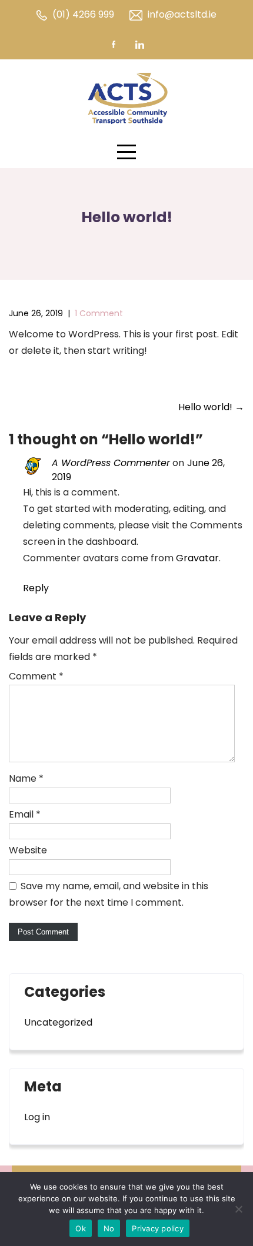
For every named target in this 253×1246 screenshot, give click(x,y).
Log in (37, 1117)
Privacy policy (158, 1228)
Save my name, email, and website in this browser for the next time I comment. (108, 894)
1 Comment (99, 313)
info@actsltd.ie (182, 14)
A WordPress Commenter (111, 463)
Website (28, 850)
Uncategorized (58, 1022)
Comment (36, 676)
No (109, 1228)
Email (25, 814)
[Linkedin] (139, 44)
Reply (36, 588)
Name (26, 778)
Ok (80, 1228)
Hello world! (211, 407)
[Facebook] (113, 44)
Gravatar (197, 558)
